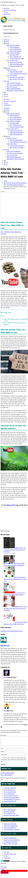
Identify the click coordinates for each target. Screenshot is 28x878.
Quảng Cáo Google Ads (16, 66)
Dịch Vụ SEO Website (16, 51)
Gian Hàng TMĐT (14, 55)
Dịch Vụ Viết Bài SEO (15, 49)
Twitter (8, 631)
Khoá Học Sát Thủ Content (17, 77)
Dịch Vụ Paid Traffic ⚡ (13, 60)
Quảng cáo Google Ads (10, 828)
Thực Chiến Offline (12, 75)
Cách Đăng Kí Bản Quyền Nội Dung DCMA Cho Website (14, 564)
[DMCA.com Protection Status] (5, 861)
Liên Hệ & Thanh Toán (10, 10)
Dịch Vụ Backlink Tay (15, 57)
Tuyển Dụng (7, 14)
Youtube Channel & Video (17, 58)
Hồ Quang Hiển (10, 505)
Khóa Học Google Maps (16, 72)
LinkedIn (12, 631)
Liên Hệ (6, 94)
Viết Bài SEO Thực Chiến (10, 842)
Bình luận (4, 735)
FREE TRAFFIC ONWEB (13, 45)
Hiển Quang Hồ (5, 646)
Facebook (3, 631)
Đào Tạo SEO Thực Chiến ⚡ (17, 79)
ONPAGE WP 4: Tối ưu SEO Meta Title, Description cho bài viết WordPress (15, 608)
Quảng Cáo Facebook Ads (17, 64)
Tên (2, 748)
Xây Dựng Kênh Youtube (10, 796)
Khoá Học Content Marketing (12, 840)
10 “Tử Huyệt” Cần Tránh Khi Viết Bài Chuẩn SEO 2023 (14, 594)
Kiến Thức (6, 81)
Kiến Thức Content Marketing (15, 85)
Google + (17, 631)
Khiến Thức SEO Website (14, 83)
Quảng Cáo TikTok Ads (16, 62)
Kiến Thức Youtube (12, 87)
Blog (5, 92)
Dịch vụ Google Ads (9, 794)
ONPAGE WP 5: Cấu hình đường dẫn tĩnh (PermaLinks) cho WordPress (15, 550)
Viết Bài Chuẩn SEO (9, 812)
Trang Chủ (6, 40)
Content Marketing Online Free (18, 74)
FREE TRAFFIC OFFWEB (13, 53)
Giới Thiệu (6, 8)
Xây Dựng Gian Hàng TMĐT (11, 797)
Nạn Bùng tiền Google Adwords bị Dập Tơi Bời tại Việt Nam (15, 623)
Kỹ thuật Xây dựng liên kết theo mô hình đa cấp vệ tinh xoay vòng (15, 579)
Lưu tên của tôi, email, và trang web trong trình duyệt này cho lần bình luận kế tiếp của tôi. (13, 759)
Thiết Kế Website (14, 47)
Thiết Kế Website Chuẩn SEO (12, 799)
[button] (2, 316)
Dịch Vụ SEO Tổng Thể (10, 801)
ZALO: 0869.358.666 (6, 775)
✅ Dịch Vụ (7, 43)
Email (20, 631)
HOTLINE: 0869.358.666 (7, 773)
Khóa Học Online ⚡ (12, 70)
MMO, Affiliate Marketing (14, 89)
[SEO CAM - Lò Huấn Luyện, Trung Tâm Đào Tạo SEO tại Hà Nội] (13, 23)
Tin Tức (6, 12)
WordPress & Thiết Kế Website (15, 91)
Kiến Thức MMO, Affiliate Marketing (11, 232)
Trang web (4, 755)
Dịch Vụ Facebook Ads (10, 792)
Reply (5, 677)
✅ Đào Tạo (7, 68)
